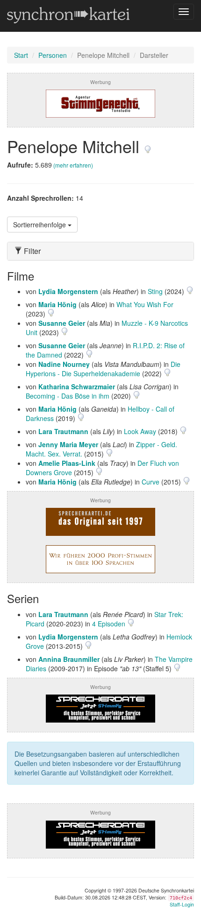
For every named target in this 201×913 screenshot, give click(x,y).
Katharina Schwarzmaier (76, 386)
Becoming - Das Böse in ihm (67, 395)
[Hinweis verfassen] (147, 146)
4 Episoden (109, 623)
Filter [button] (31, 251)
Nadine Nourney (64, 364)
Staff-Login (182, 904)
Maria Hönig (57, 304)
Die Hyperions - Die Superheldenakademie (103, 368)
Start (21, 55)
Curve (150, 481)
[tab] (100, 251)
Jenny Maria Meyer (68, 444)
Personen (52, 55)
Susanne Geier (61, 323)
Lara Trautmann (63, 431)
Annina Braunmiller (69, 659)
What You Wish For (144, 304)
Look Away (140, 431)
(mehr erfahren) (73, 165)
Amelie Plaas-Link (66, 463)
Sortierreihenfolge (40, 224)
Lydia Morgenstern (68, 291)
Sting (155, 291)
